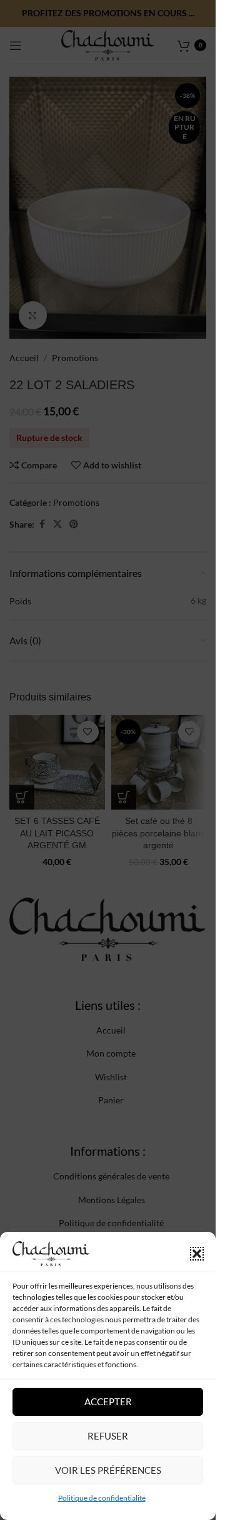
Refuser (108, 1435)
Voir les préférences (108, 1470)
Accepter (108, 1401)
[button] (197, 1253)
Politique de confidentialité (102, 1498)
